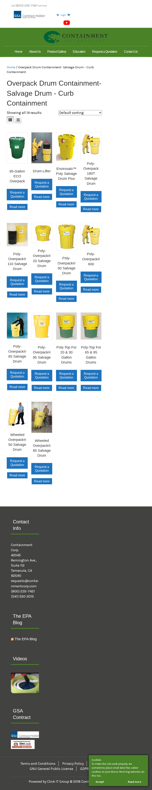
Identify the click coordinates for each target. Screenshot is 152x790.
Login (63, 15)
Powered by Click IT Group (49, 781)
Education (79, 51)
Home (18, 51)
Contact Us (131, 51)
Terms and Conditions (37, 763)
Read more (17, 207)
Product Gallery (56, 51)
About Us (35, 51)
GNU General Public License (51, 769)
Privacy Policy (73, 763)
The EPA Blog (26, 639)
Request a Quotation (104, 51)
